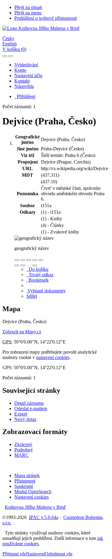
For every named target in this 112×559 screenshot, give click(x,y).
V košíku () (14, 49)
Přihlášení (24, 96)
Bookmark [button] (37, 279)
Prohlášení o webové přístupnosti (45, 18)
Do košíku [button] (37, 269)
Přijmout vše (14, 553)
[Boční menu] (4, 56)
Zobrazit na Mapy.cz (21, 331)
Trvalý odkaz (39, 274)
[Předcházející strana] (28, 265)
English (9, 43)
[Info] (40, 260)
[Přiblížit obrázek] (16, 260)
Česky (8, 38)
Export (20, 413)
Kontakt (22, 80)
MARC (21, 455)
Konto (20, 70)
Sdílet (31, 296)
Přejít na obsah (28, 7)
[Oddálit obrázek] (22, 260)
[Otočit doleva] (16, 265)
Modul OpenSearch (32, 491)
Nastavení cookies (31, 497)
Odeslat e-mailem (30, 408)
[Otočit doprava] (22, 265)
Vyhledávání (26, 64)
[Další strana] (34, 265)
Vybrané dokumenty (46, 290)
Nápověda (24, 86)
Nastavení (35, 553)
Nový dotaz (25, 419)
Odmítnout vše (59, 553)
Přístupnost (24, 480)
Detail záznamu (29, 403)
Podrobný (23, 449)
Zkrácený (23, 444)
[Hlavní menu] (10, 56)
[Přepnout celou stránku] (34, 260)
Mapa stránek (27, 475)
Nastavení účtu (28, 75)
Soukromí (23, 486)
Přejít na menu (28, 12)
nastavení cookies (52, 357)
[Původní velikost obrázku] (28, 260)
